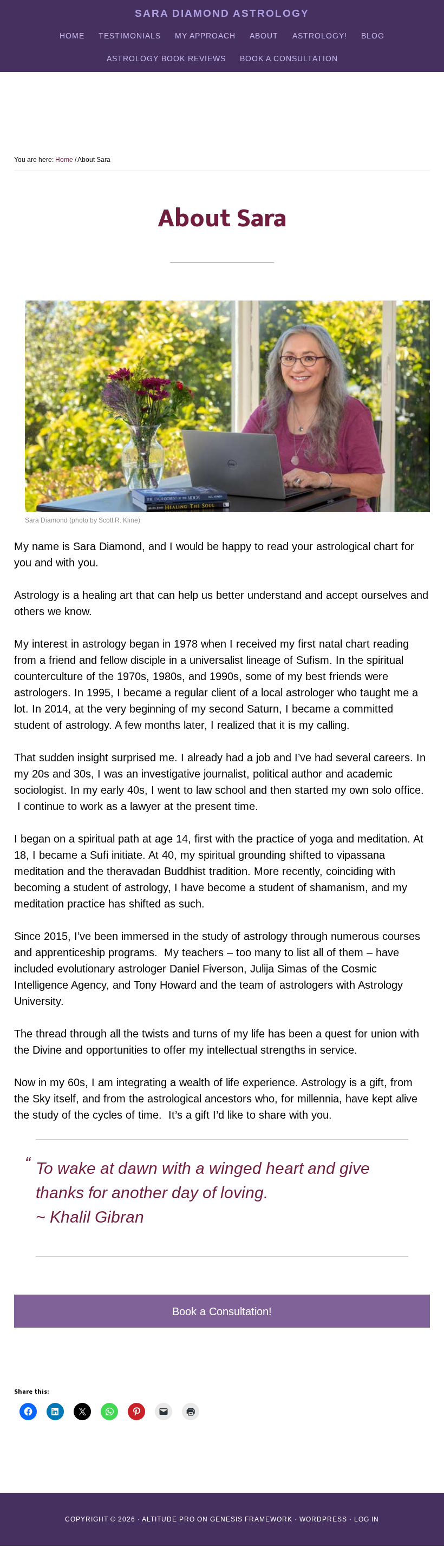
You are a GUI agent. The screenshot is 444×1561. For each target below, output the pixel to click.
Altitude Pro (168, 1519)
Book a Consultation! (222, 1311)
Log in (366, 1519)
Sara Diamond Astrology (222, 13)
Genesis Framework (251, 1519)
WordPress (323, 1519)
